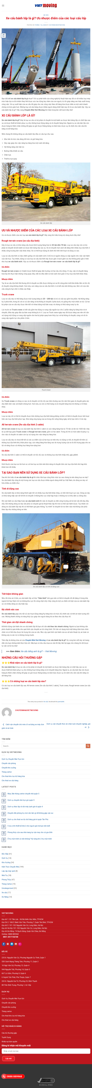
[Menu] (3, 5)
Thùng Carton (7, 884)
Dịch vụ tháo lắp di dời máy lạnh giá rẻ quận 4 (25, 807)
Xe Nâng (5, 897)
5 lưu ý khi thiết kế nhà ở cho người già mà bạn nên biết (29, 826)
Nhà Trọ (5, 875)
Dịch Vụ (5, 858)
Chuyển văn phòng (9, 763)
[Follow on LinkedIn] (12, 944)
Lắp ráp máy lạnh (8, 871)
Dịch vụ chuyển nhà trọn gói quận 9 (21, 800)
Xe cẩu (46, 15)
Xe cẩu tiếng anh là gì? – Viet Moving (39, 651)
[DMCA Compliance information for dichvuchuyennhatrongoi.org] (46, 1080)
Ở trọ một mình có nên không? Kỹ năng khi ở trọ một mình (30, 839)
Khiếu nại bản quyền (9, 1042)
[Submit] (88, 746)
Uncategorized (7, 888)
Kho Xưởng (6, 862)
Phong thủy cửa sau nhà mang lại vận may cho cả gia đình (30, 832)
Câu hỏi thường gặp (9, 1033)
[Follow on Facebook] (4, 944)
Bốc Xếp (5, 854)
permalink (61, 701)
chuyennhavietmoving (57, 25)
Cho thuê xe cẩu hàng (10, 780)
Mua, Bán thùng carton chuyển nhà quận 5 (23, 794)
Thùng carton (7, 772)
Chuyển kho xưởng (9, 768)
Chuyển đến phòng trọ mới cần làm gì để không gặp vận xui (30, 813)
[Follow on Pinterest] (8, 944)
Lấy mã (8, 1058)
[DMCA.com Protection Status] (46, 1072)
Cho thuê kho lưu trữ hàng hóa (13, 776)
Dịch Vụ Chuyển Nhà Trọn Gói (13, 759)
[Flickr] (20, 944)
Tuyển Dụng (6, 1037)
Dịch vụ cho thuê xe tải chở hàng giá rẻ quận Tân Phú (28, 819)
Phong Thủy (6, 880)
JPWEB (50, 1085)
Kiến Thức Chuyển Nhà (10, 867)
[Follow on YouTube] (16, 944)
